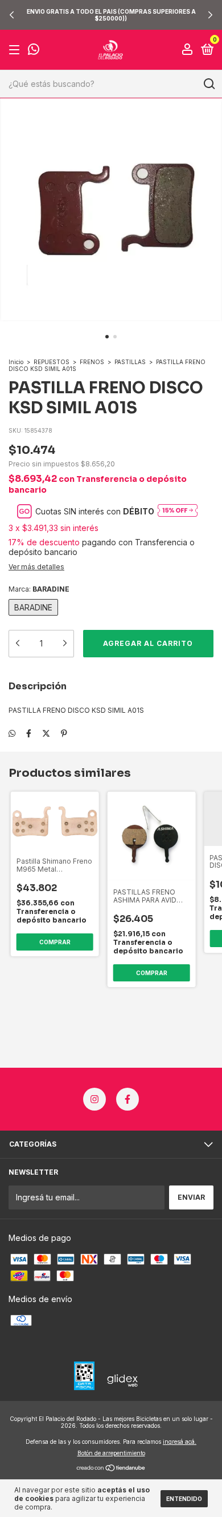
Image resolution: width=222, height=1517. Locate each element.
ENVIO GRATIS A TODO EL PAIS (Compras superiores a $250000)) (111, 15)
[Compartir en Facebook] (28, 733)
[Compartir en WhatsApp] (12, 733)
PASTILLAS (130, 361)
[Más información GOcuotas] (178, 511)
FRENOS (92, 361)
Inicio (16, 361)
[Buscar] (208, 84)
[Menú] (16, 50)
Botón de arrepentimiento (111, 1453)
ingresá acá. (179, 1441)
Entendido (184, 1498)
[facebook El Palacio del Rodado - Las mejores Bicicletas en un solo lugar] (127, 1099)
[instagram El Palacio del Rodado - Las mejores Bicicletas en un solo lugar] (94, 1099)
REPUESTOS (51, 361)
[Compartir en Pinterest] (64, 733)
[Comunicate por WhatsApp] (33, 51)
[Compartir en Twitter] (46, 733)
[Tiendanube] (111, 1469)
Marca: (39, 589)
